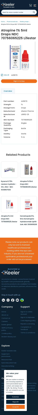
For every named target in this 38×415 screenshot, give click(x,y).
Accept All (15, 407)
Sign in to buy (19, 81)
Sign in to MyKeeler (28, 317)
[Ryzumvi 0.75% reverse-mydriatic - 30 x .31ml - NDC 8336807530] (9, 169)
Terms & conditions (28, 333)
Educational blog (8, 366)
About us (5, 315)
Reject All (15, 402)
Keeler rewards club (9, 351)
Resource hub (7, 360)
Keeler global (6, 325)
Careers (5, 321)
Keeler (11, 5)
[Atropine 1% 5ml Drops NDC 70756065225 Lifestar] (19, 58)
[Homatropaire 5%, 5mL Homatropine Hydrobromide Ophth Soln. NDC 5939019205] (28, 204)
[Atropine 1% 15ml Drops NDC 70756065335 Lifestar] (28, 169)
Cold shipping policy (28, 320)
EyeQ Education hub (9, 363)
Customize (15, 397)
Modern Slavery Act (9, 337)
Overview (8, 91)
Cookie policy (7, 333)
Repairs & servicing (28, 324)
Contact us (6, 318)
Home (4, 312)
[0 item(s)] (31, 5)
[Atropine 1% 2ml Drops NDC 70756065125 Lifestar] (9, 204)
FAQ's (4, 369)
